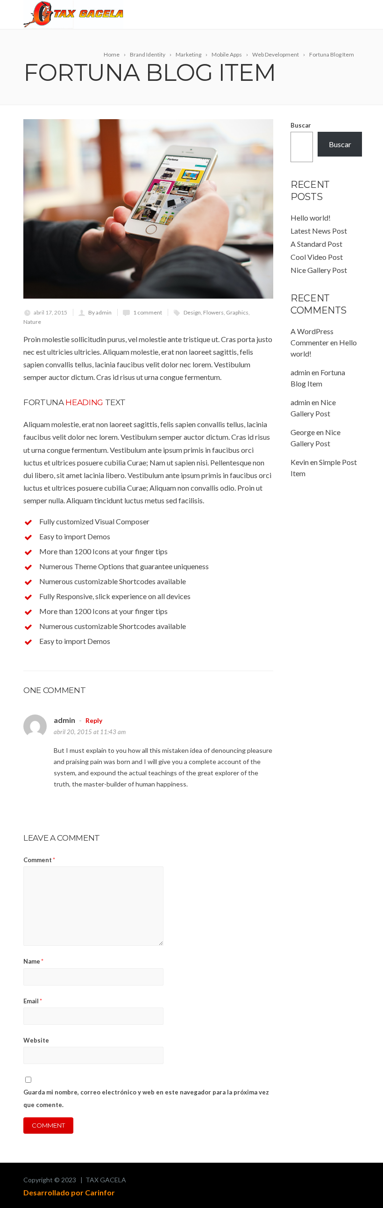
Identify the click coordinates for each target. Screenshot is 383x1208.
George (303, 432)
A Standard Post (316, 243)
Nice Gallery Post (319, 269)
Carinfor (100, 1192)
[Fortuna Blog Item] (148, 209)
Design (192, 312)
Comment (39, 860)
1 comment (147, 312)
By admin (100, 312)
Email (32, 1001)
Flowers (213, 312)
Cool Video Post (317, 256)
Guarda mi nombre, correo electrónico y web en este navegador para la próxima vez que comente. (146, 1098)
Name (33, 961)
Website (36, 1040)
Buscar (301, 125)
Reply (93, 720)
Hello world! (311, 217)
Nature (32, 321)
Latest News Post (319, 230)
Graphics (237, 312)
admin (300, 372)
